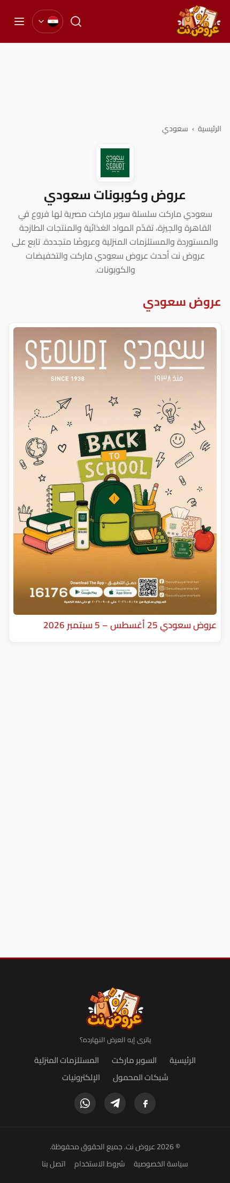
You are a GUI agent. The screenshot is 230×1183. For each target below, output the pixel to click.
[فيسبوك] (145, 1103)
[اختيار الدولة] (47, 21)
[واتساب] (85, 1103)
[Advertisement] (115, 82)
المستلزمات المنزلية (66, 1060)
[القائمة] (19, 21)
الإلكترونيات (81, 1077)
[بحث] (76, 21)
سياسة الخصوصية (161, 1163)
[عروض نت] (115, 1008)
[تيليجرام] (115, 1103)
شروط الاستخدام (99, 1163)
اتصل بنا (54, 1163)
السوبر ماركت (134, 1060)
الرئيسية (209, 128)
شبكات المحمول (140, 1077)
